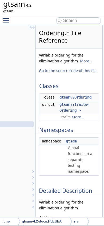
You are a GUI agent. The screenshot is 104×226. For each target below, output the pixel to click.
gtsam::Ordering (75, 97)
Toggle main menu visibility (7, 20)
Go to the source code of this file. (68, 70)
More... (86, 60)
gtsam (71, 141)
